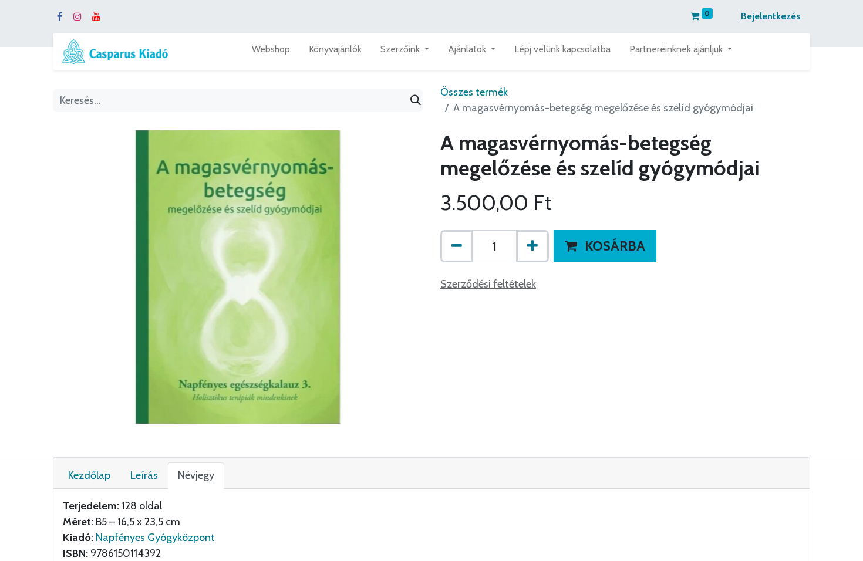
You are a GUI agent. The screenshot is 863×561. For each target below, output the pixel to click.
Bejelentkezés (771, 16)
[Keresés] (416, 100)
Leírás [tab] (144, 475)
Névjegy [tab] (196, 475)
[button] (605, 246)
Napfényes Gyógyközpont (155, 537)
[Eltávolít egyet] (456, 246)
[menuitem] (271, 51)
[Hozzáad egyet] (532, 246)
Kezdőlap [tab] (89, 475)
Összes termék (474, 92)
